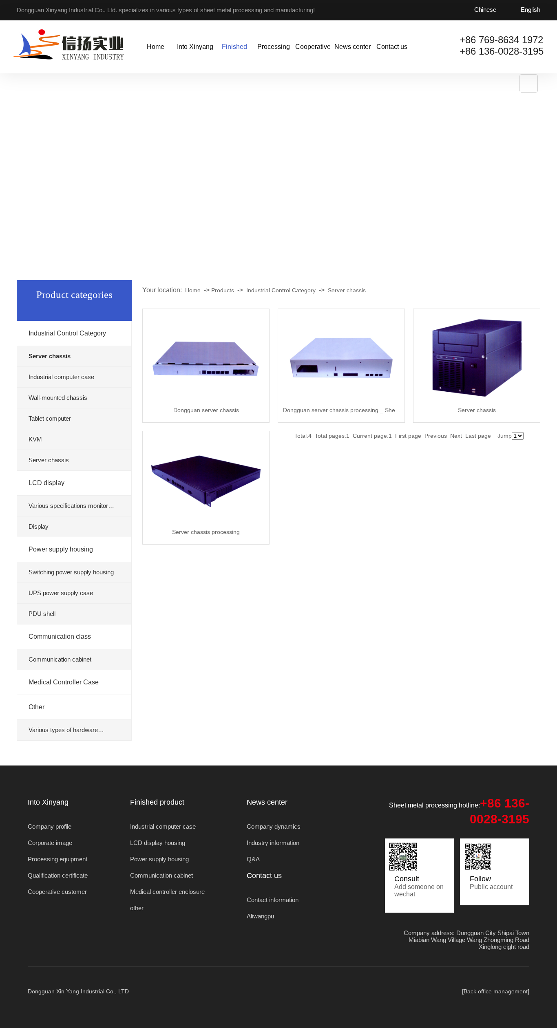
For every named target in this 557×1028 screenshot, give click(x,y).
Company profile (49, 826)
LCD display (46, 482)
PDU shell (42, 613)
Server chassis (49, 460)
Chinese (485, 9)
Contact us (391, 46)
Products (222, 290)
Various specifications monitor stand (68, 509)
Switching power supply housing (71, 572)
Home (155, 46)
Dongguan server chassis (206, 410)
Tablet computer (50, 418)
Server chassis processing (206, 532)
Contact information (272, 899)
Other (36, 707)
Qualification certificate (58, 875)
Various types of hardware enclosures (63, 733)
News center (352, 46)
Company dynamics (274, 826)
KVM (35, 439)
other (137, 907)
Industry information (273, 842)
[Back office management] (495, 991)
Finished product (234, 58)
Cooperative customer (313, 58)
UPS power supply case (61, 592)
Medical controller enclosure (167, 891)
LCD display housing (157, 842)
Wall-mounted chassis (58, 397)
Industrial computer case (61, 376)
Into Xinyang (195, 46)
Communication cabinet (60, 659)
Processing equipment (273, 58)
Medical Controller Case (64, 682)
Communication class (60, 636)
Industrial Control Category (67, 333)
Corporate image (50, 842)
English (530, 9)
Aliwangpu (260, 916)
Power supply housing (61, 549)
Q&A (253, 859)
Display (39, 526)
